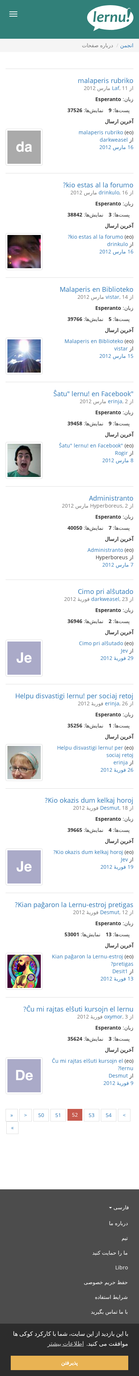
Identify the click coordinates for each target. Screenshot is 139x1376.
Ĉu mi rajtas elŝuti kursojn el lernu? (78, 1009)
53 (92, 1115)
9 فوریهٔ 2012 (118, 1082)
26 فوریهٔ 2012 (116, 769)
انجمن (126, 45)
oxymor (113, 1016)
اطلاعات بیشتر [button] (65, 1344)
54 (109, 1115)
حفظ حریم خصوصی (106, 1282)
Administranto (111, 498)
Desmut (109, 807)
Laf (115, 87)
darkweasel (114, 139)
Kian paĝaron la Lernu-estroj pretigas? (74, 904)
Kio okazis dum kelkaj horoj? (89, 800)
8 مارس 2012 (117, 460)
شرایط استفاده (111, 1296)
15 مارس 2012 (116, 355)
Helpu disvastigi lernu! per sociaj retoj (74, 695)
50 (41, 1115)
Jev (124, 650)
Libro (121, 1267)
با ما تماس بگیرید (109, 1311)
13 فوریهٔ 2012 (116, 978)
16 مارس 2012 (116, 147)
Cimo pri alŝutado (105, 591)
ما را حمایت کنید (110, 1252)
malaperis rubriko (105, 80)
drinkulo (109, 192)
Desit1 (120, 971)
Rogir (121, 452)
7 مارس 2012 (117, 564)
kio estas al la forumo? (98, 184)
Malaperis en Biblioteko (96, 289)
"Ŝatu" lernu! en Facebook (93, 393)
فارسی (120, 1207)
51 (58, 1115)
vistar (112, 296)
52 (75, 1114)
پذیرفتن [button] (69, 1363)
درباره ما (118, 1223)
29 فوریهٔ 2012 (116, 657)
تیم (125, 1237)
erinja (115, 401)
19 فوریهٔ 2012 (116, 866)
